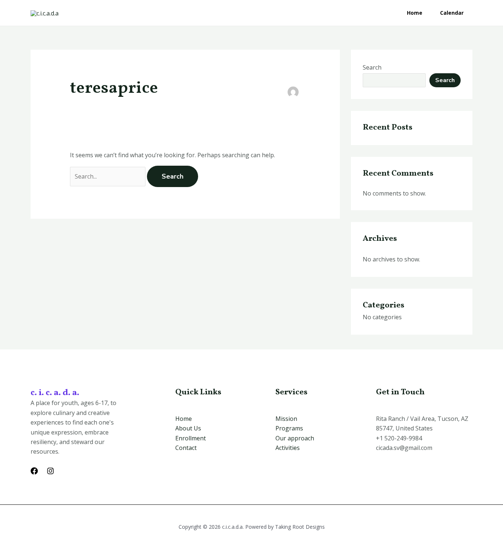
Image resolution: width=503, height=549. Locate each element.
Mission (286, 419)
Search (372, 67)
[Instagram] (50, 471)
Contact (186, 448)
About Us (188, 428)
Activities (287, 448)
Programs (289, 428)
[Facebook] (34, 471)
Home (414, 12)
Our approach (294, 438)
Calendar (452, 12)
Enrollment (190, 438)
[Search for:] (108, 176)
